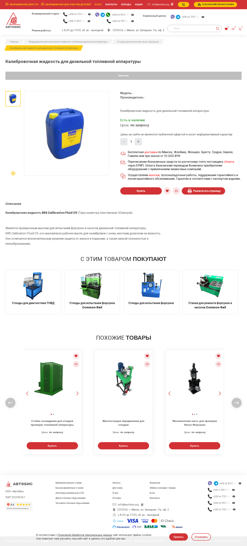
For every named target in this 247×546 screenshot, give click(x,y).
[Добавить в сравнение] (176, 191)
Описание (123, 76)
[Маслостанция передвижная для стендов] (123, 382)
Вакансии (155, 483)
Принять (178, 537)
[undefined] (10, 403)
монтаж (154, 175)
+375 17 (80, 21)
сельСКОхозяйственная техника (218, 4)
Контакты (155, 498)
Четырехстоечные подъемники (72, 503)
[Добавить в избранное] (167, 191)
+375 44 (80, 14)
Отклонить (201, 537)
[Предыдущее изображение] (27, 381)
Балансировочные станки (69, 488)
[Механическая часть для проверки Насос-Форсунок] (195, 382)
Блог (152, 493)
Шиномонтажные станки (69, 483)
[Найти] (218, 28)
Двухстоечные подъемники (70, 498)
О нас (98, 4)
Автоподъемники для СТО (70, 493)
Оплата (229, 161)
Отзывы (116, 498)
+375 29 (123, 15)
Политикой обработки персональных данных (85, 535)
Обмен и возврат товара (163, 488)
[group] (66, 133)
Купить (141, 191)
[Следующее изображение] (77, 381)
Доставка (117, 488)
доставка (150, 152)
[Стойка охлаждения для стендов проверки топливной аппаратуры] (52, 382)
